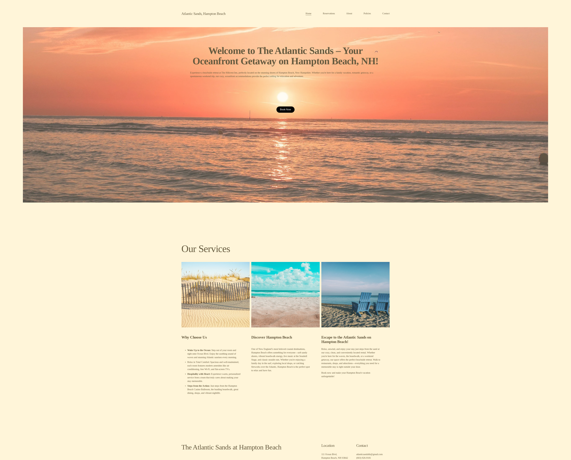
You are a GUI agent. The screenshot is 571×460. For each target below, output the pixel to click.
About (349, 13)
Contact (386, 13)
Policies (367, 13)
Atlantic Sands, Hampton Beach (203, 14)
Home (308, 13)
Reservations (329, 13)
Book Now (285, 109)
